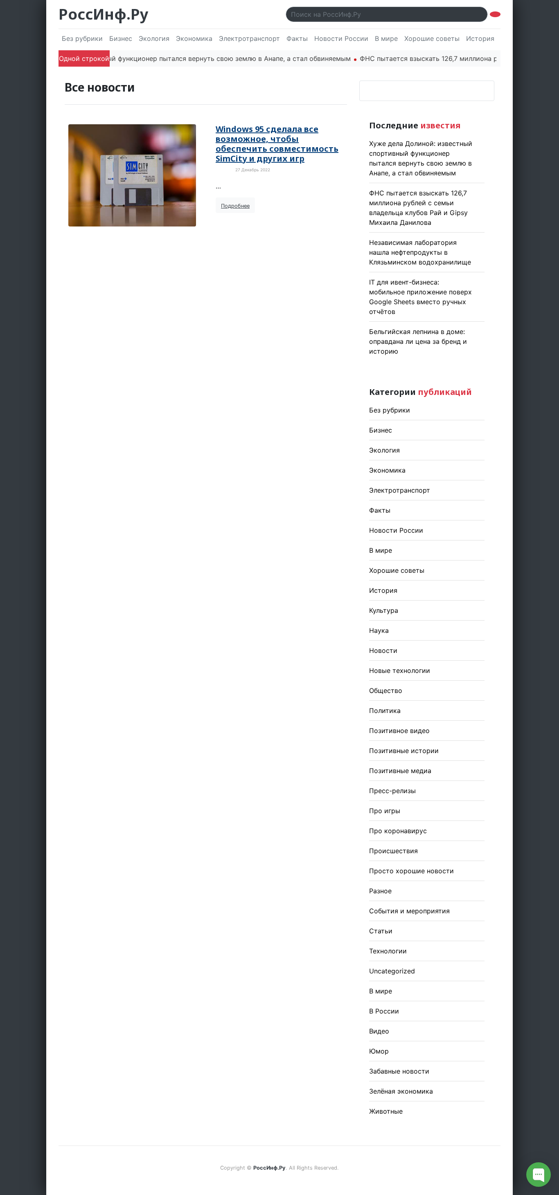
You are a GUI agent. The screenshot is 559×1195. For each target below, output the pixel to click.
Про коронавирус (398, 831)
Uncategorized (392, 971)
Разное (380, 891)
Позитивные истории (404, 751)
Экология (154, 38)
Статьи (380, 931)
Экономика (194, 38)
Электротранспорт (249, 38)
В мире (386, 38)
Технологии (388, 951)
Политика (385, 710)
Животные (386, 1111)
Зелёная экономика (401, 1091)
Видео (379, 1031)
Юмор (379, 1051)
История (480, 38)
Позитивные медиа (400, 771)
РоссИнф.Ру (103, 14)
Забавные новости (399, 1071)
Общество (385, 690)
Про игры (384, 811)
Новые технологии (399, 670)
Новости (383, 650)
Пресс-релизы (392, 791)
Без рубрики (82, 38)
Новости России (341, 38)
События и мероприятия (409, 911)
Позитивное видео (399, 730)
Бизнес (120, 38)
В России (384, 1011)
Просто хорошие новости (411, 871)
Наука (379, 630)
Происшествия (393, 851)
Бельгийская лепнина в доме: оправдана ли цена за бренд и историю (418, 341)
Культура (383, 610)
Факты (297, 38)
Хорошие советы (432, 38)
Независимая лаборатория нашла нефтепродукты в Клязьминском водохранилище (420, 252)
